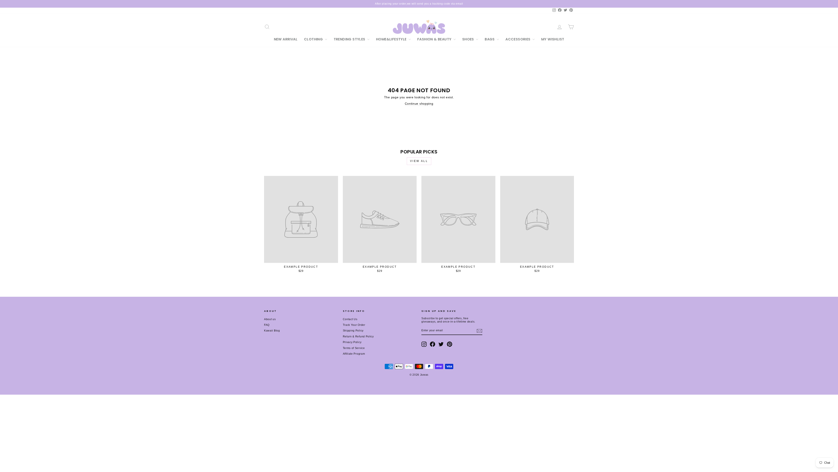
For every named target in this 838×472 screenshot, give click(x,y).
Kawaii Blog (272, 330)
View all (419, 161)
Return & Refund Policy (358, 336)
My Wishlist (552, 39)
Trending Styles (350, 39)
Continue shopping (419, 103)
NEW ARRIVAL (285, 39)
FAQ (267, 324)
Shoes (468, 39)
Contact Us (350, 319)
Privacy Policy (352, 342)
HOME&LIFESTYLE (391, 39)
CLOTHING (314, 39)
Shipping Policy (353, 330)
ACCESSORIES (518, 39)
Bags (490, 39)
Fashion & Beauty (434, 39)
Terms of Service (354, 348)
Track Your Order (354, 324)
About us (270, 319)
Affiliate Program (354, 353)
